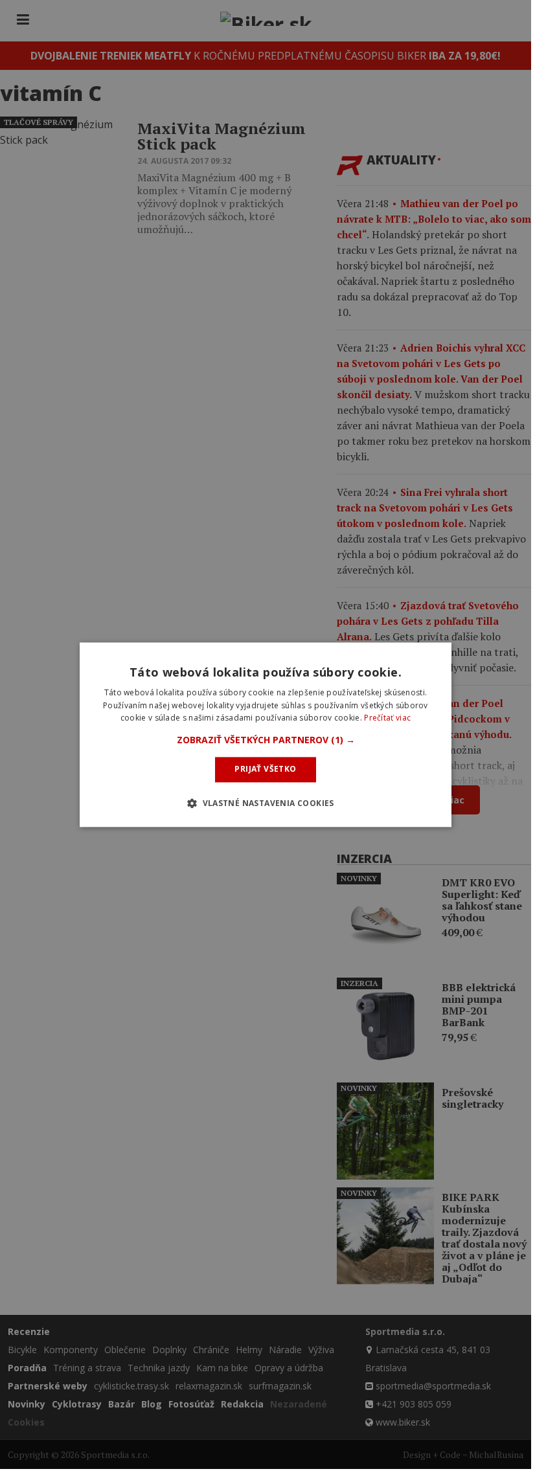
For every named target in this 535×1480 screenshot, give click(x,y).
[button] (266, 740)
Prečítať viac (387, 718)
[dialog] (265, 734)
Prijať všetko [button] (265, 769)
